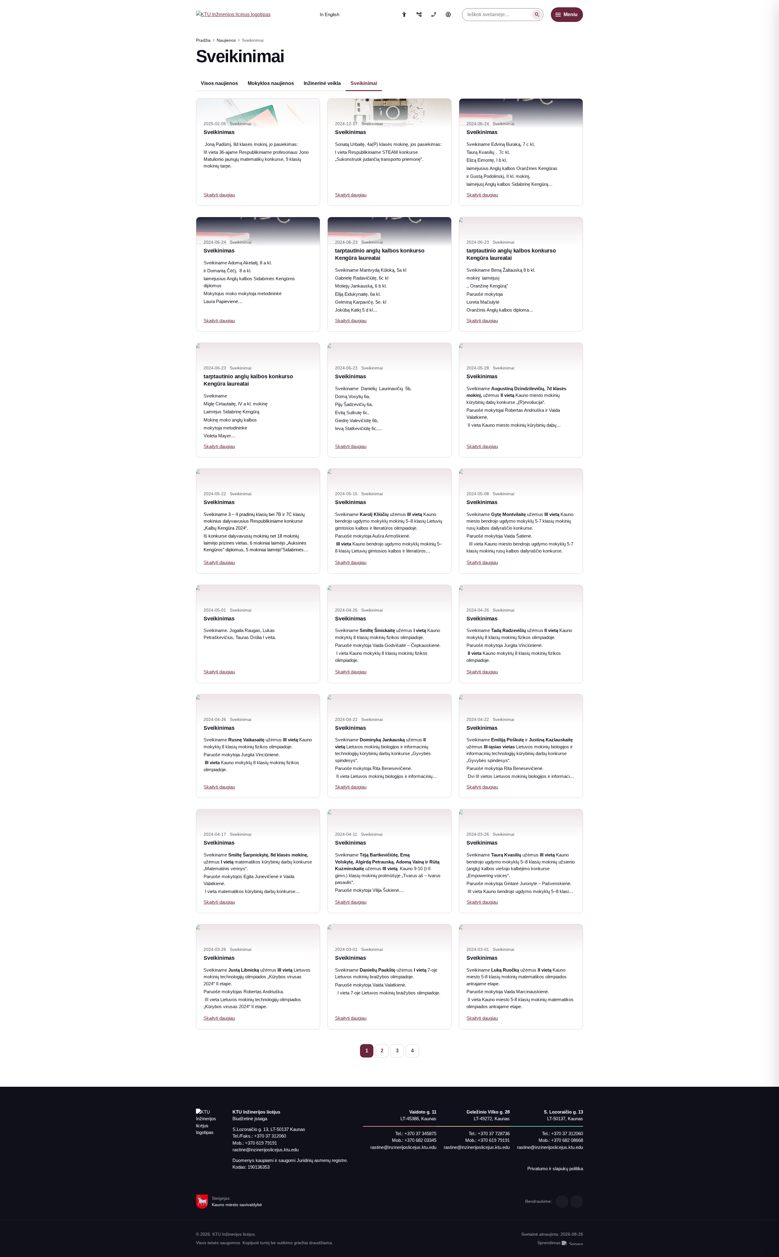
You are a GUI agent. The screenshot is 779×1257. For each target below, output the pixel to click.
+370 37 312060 (270, 1136)
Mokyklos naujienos (271, 83)
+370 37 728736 (494, 1133)
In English (329, 14)
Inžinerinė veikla (322, 83)
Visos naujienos (219, 83)
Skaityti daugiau (219, 194)
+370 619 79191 (261, 1143)
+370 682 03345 (420, 1140)
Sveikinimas (219, 132)
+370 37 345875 (420, 1133)
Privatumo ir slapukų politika (555, 1168)
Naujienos (226, 40)
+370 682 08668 (567, 1140)
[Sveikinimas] (258, 824)
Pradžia (203, 40)
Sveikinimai (364, 83)
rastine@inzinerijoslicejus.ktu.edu (265, 1149)
